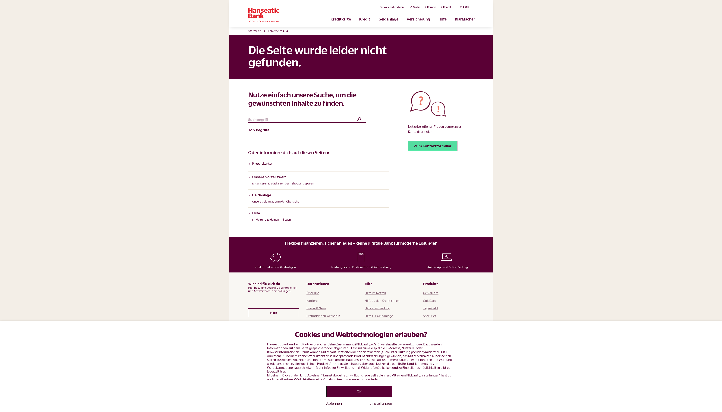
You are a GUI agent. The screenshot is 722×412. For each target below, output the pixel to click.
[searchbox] (307, 120)
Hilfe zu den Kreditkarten (382, 300)
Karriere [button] (431, 7)
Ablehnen (334, 403)
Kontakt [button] (448, 7)
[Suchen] (359, 119)
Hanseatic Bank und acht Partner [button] (290, 344)
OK (359, 391)
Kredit (364, 19)
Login (466, 6)
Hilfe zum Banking (377, 308)
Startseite (254, 30)
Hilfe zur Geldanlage (379, 316)
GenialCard (430, 293)
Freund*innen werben (321, 316)
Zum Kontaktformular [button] (432, 146)
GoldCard (429, 300)
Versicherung (418, 19)
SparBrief (429, 316)
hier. (283, 371)
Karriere (312, 300)
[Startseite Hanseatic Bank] (313, 15)
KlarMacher (465, 19)
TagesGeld (430, 308)
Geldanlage (388, 19)
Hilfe (442, 19)
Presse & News (316, 308)
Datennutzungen (409, 344)
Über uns (312, 293)
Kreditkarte (341, 19)
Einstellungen (380, 403)
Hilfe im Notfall (375, 293)
